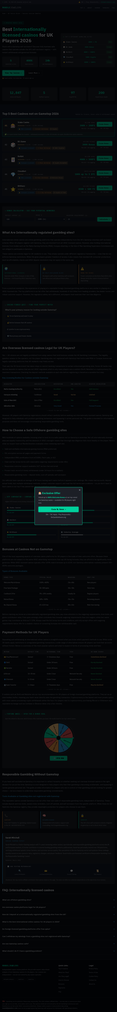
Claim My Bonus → (58, 509)
